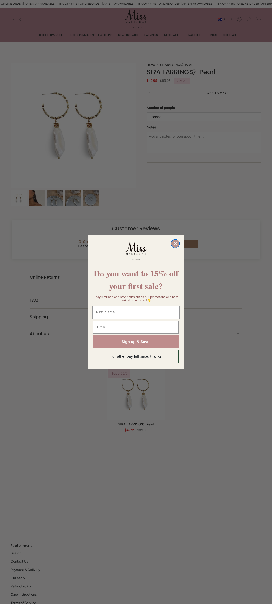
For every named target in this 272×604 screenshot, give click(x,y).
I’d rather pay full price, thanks (136, 356)
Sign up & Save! (136, 342)
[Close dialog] (175, 243)
